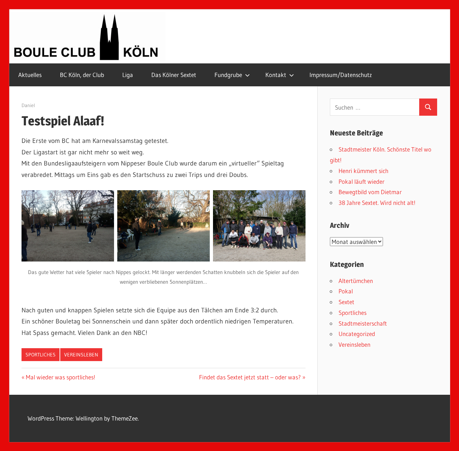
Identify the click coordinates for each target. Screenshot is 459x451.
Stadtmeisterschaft (363, 323)
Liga (127, 74)
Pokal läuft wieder (361, 181)
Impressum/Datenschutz (340, 74)
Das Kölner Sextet (173, 74)
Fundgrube (228, 74)
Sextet (346, 302)
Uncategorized (357, 333)
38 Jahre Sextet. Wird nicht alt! (377, 202)
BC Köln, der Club (82, 74)
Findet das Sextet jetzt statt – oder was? (250, 377)
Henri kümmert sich (363, 170)
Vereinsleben (81, 354)
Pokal (346, 291)
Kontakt (275, 74)
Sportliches (40, 354)
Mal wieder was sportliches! (60, 377)
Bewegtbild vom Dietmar (370, 192)
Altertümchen (356, 280)
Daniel (28, 105)
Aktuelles (30, 74)
